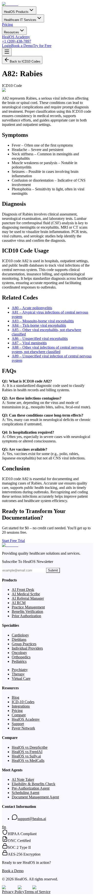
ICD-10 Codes (23, 702)
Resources (11, 32)
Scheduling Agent (25, 793)
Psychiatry (20, 670)
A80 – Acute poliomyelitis (32, 308)
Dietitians (19, 639)
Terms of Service (37, 892)
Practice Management (28, 607)
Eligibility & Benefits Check (33, 784)
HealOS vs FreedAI (27, 752)
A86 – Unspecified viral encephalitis (40, 338)
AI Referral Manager (28, 598)
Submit (53, 570)
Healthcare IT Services (20, 20)
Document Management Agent (35, 797)
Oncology (19, 653)
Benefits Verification (27, 611)
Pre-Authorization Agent (30, 788)
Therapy (18, 674)
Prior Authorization (26, 616)
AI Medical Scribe (26, 594)
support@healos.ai (32, 819)
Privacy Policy (13, 892)
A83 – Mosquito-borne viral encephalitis (43, 321)
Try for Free (42, 46)
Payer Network (23, 728)
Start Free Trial (13, 541)
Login (6, 46)
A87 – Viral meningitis (29, 343)
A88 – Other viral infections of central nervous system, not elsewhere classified (47, 349)
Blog (15, 697)
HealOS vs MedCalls (28, 760)
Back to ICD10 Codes (25, 61)
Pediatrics (19, 661)
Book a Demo (22, 46)
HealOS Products (16, 12)
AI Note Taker (23, 779)
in (4, 827)
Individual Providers (27, 648)
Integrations (21, 706)
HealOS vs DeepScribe (30, 747)
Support (18, 724)
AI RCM (19, 603)
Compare (19, 715)
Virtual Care (21, 678)
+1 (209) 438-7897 (16, 41)
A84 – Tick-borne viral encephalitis (39, 325)
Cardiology (20, 635)
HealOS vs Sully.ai (26, 756)
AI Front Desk (23, 590)
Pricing (7, 24)
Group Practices (24, 644)
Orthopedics (21, 657)
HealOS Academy (16, 37)
